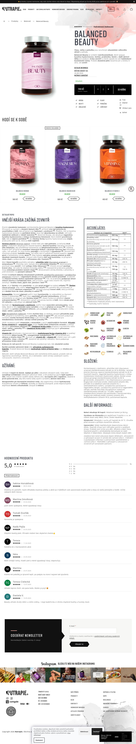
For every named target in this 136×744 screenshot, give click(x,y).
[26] (3, 315)
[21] (40, 297)
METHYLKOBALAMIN (95, 351)
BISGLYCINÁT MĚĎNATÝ (94, 345)
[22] (18, 299)
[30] (29, 326)
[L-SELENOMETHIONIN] (119, 345)
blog (72, 700)
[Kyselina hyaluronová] (103, 345)
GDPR (105, 696)
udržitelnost (76, 715)
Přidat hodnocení (12, 476)
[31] (23, 328)
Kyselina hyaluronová (111, 345)
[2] (54, 230)
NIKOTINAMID (94, 336)
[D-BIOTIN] (119, 330)
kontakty (74, 703)
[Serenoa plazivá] (86, 322)
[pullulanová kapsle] (119, 353)
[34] (53, 335)
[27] (52, 315)
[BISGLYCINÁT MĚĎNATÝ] (86, 345)
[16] (67, 285)
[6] (62, 251)
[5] (64, 247)
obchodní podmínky (110, 703)
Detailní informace (81, 68)
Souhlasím (97, 732)
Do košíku (122, 89)
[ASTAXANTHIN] (103, 322)
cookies (106, 707)
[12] (36, 269)
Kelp (91, 328)
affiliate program (77, 711)
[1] (40, 229)
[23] (39, 301)
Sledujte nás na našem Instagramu (76, 663)
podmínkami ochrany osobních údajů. (94, 637)
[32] (13, 330)
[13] (34, 271)
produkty (74, 696)
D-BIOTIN (126, 328)
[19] (41, 291)
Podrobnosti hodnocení (103, 27)
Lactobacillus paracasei (111, 337)
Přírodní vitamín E (126, 321)
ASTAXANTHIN (111, 321)
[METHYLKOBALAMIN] (86, 353)
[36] (26, 338)
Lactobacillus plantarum (127, 337)
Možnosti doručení (81, 75)
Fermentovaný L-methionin (95, 314)
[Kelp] (86, 330)
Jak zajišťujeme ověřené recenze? (115, 711)
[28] (47, 317)
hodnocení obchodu (78, 707)
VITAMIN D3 (110, 351)
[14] (44, 278)
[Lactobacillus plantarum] (119, 338)
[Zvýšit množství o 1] (108, 89)
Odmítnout (84, 732)
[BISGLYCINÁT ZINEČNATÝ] (103, 330)
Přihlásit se (79, 644)
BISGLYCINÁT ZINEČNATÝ (110, 329)
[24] (63, 306)
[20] (20, 296)
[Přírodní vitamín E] (119, 322)
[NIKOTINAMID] (86, 338)
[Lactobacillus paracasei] (103, 338)
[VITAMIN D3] (103, 353)
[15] (46, 282)
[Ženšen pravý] (119, 315)
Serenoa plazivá (93, 321)
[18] (34, 289)
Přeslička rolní (110, 314)
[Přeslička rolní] (103, 315)
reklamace (107, 700)
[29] (46, 319)
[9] (58, 263)
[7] (30, 255)
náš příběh (74, 692)
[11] (45, 267)
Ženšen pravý (127, 313)
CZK (110, 9)
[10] (48, 265)
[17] (47, 287)
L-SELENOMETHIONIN (128, 345)
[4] (28, 238)
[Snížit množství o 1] (98, 89)
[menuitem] (25, 9)
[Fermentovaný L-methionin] (86, 315)
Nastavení (39, 740)
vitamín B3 (40, 337)
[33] (24, 335)
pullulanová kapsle (127, 352)
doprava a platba (109, 692)
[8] (14, 263)
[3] (36, 234)
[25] (23, 310)
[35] (23, 337)
